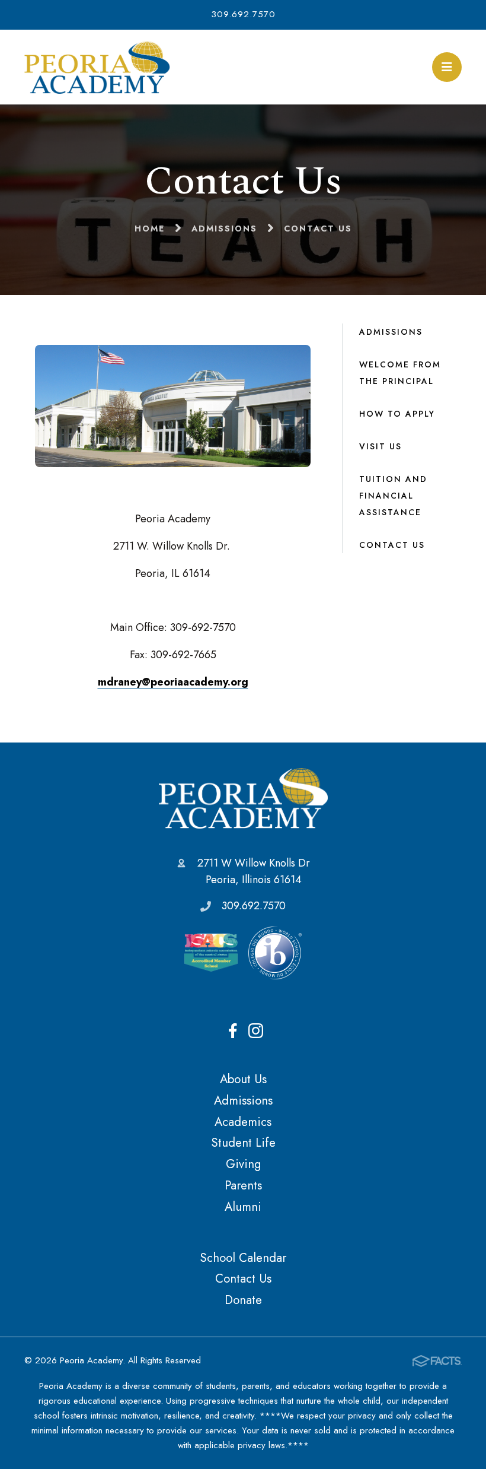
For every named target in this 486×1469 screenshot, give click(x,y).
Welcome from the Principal (400, 372)
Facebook (233, 1031)
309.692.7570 (243, 14)
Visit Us (380, 446)
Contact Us (392, 545)
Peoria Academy (243, 798)
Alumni (243, 1207)
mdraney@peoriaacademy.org (173, 682)
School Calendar (243, 1258)
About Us (243, 1079)
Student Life (243, 1142)
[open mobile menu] (447, 67)
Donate (243, 1300)
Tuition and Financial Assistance (393, 495)
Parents (243, 1185)
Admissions (391, 332)
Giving (243, 1164)
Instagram (255, 1031)
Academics (243, 1122)
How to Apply (397, 414)
